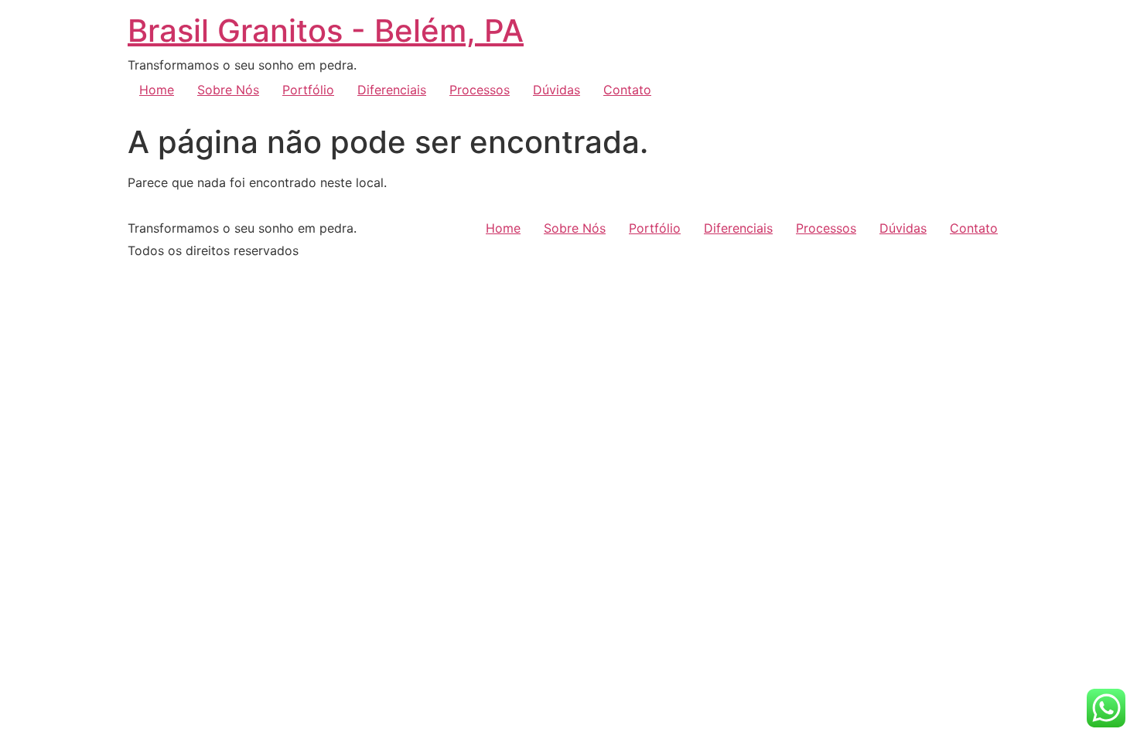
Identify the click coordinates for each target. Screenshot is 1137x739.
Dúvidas (556, 89)
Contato (627, 89)
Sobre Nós (228, 89)
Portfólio (308, 89)
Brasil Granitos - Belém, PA (326, 30)
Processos (479, 89)
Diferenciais (391, 89)
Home (156, 89)
